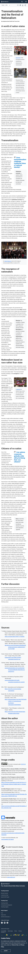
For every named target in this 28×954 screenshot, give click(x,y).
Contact (3, 932)
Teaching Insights (4, 906)
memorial (18, 389)
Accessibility (3, 931)
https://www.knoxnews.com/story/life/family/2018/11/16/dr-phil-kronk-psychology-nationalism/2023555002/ (16, 702)
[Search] (21, 1)
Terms (15, 931)
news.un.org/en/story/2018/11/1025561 (14, 636)
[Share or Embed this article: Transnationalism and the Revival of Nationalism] (25, 5)
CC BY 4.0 (23, 764)
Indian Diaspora (7, 261)
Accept (6, 950)
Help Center (3, 914)
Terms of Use (15, 945)
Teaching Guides (4, 903)
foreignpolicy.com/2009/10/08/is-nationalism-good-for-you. (13, 658)
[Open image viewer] (20, 50)
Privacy (20, 931)
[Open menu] (26, 2)
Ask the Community (5, 916)
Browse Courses (4, 893)
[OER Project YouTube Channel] (5, 923)
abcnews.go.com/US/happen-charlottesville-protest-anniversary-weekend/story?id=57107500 (15, 647)
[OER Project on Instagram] (7, 923)
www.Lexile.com (11, 877)
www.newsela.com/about (7, 839)
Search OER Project (5, 897)
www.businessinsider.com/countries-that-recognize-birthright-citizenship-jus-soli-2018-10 (15, 669)
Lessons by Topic (4, 895)
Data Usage (10, 931)
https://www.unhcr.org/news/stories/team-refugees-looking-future (15, 712)
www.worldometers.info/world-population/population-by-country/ (15, 681)
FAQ (2, 912)
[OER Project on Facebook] (2, 923)
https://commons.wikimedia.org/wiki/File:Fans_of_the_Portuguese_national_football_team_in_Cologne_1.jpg (13, 784)
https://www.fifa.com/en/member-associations (13, 689)
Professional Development (6, 905)
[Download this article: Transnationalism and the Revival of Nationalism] (22, 5)
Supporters (18, 57)
